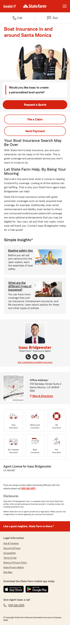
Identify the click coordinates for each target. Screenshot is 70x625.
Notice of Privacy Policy (15, 563)
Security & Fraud (11, 548)
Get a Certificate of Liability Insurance (35, 362)
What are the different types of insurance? (19, 286)
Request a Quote (35, 104)
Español (8, 6)
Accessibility (9, 553)
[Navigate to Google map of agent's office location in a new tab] (42, 357)
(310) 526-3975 (28, 488)
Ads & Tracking (11, 543)
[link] (35, 6)
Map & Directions (42, 396)
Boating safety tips (20, 250)
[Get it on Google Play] (36, 589)
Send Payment (35, 131)
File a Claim (35, 119)
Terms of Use (9, 558)
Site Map (7, 572)
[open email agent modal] (35, 357)
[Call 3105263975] (28, 357)
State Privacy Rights (13, 567)
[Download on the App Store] (13, 589)
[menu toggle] (64, 6)
